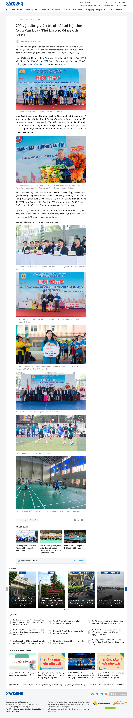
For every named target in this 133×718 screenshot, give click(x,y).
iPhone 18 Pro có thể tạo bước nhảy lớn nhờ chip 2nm (68, 632)
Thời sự (12, 10)
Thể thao (81, 10)
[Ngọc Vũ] (17, 41)
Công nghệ (90, 10)
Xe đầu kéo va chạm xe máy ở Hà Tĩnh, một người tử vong (111, 602)
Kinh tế (37, 10)
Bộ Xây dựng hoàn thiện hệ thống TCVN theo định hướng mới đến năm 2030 (108, 642)
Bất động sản (95, 5)
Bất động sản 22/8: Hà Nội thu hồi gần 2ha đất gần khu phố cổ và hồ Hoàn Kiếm (22, 601)
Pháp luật (45, 10)
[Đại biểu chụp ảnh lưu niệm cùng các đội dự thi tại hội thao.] (51, 391)
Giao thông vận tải (36, 64)
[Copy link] (85, 520)
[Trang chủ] (7, 10)
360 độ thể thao (33, 20)
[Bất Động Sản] (101, 703)
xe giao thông (85, 5)
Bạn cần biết (14, 685)
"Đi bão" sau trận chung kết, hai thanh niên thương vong (66, 622)
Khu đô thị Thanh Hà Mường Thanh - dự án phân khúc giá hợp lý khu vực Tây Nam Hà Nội (54, 685)
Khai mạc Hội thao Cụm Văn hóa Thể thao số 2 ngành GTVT (26, 547)
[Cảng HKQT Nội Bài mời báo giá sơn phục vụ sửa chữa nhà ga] (22, 661)
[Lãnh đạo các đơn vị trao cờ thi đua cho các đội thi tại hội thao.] (51, 89)
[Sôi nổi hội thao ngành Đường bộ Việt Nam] (75, 536)
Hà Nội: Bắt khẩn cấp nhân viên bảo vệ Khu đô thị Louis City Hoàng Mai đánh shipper (28, 632)
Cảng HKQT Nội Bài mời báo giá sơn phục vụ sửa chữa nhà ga (22, 674)
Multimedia (119, 10)
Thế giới (99, 10)
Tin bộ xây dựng (122, 5)
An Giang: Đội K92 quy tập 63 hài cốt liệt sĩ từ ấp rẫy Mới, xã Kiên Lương (29, 642)
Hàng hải (78, 195)
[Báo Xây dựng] (14, 3)
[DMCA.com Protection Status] (110, 708)
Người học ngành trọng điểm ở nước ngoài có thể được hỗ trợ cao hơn (107, 622)
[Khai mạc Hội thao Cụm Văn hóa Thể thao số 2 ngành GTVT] (27, 536)
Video (111, 10)
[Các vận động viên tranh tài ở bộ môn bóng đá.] (51, 433)
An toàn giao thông (108, 5)
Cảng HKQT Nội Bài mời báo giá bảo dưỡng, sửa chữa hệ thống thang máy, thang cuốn (51, 675)
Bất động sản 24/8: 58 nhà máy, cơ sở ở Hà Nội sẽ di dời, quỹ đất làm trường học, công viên (51, 601)
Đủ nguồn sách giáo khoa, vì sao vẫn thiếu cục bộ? (68, 642)
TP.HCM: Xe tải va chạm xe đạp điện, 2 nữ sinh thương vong (81, 602)
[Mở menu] (126, 10)
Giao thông (29, 10)
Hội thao (48, 61)
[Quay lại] (17, 520)
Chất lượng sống (56, 10)
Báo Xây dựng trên (25, 520)
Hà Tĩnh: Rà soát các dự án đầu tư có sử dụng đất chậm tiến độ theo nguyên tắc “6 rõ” (107, 632)
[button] (64, 609)
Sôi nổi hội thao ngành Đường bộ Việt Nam (74, 546)
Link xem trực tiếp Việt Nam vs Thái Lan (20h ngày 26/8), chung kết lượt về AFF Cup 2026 (28, 622)
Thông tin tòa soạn (118, 694)
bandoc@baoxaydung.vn (60, 707)
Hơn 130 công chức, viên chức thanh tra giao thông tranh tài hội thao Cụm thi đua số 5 (50, 549)
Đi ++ (105, 10)
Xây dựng (20, 10)
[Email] (82, 520)
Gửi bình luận (79, 561)
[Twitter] (78, 520)
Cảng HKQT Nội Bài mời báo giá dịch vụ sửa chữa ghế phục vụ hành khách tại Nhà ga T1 (110, 675)
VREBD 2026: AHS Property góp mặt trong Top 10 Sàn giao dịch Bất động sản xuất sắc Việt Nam (81, 675)
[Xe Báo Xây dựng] (120, 703)
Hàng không (40, 195)
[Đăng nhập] (111, 2)
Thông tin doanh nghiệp (20, 651)
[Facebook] (75, 520)
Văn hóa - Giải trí (70, 10)
